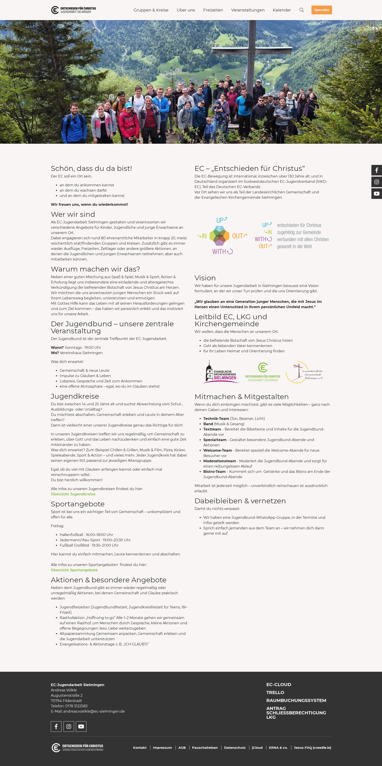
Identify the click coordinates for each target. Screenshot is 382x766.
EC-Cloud (278, 684)
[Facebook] (376, 170)
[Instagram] (376, 182)
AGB (182, 748)
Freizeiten (213, 10)
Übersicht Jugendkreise (73, 494)
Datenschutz (235, 748)
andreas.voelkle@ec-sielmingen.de (94, 711)
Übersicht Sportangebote (74, 570)
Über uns (186, 10)
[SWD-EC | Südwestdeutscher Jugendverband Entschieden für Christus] (77, 747)
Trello (275, 692)
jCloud (257, 748)
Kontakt (140, 748)
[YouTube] (376, 193)
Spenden (321, 10)
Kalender (282, 10)
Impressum (162, 748)
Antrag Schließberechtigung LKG (296, 712)
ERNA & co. (278, 748)
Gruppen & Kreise (151, 10)
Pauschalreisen (205, 748)
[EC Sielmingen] (73, 10)
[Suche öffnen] (302, 10)
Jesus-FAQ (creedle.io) (312, 748)
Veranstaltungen (248, 10)
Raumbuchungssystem (296, 700)
